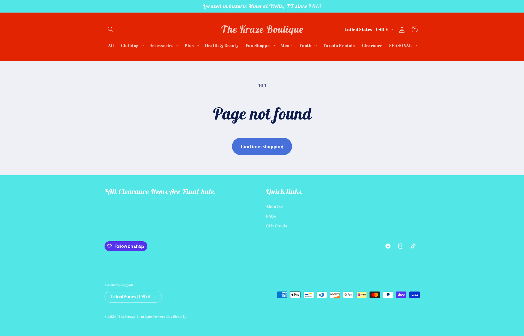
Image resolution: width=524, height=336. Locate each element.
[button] (111, 29)
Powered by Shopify (169, 316)
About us (275, 206)
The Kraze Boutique (135, 316)
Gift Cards (276, 225)
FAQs (271, 216)
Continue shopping (262, 146)
